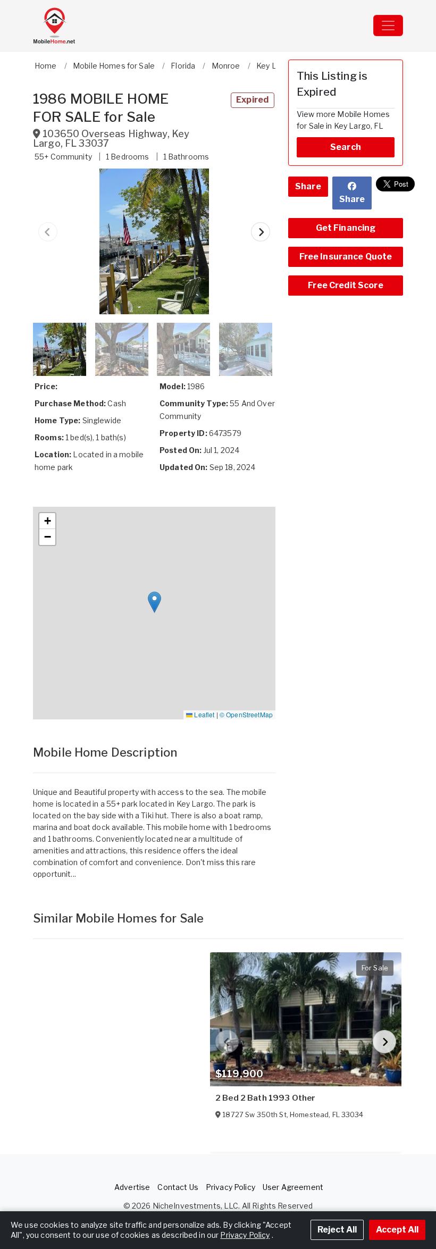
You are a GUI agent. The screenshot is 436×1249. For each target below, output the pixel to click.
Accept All (397, 1230)
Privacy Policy (230, 1187)
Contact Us (177, 1187)
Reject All (337, 1230)
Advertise (132, 1187)
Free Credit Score (345, 285)
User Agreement (293, 1187)
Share (308, 186)
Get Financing (346, 228)
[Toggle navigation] (388, 25)
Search (345, 147)
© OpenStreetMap (246, 714)
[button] (154, 241)
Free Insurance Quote (345, 257)
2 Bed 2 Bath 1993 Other (265, 1098)
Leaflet (203, 714)
